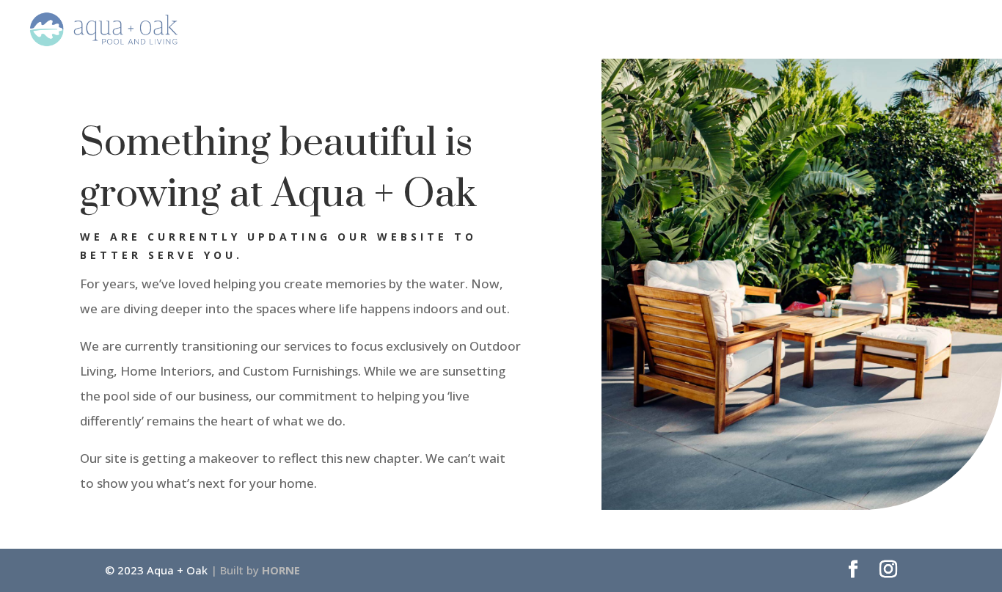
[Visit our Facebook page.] (853, 570)
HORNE (281, 570)
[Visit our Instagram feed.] (888, 570)
